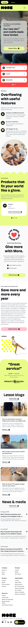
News (3, 572)
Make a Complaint (19, 592)
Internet (17, 570)
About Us (4, 570)
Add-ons (4, 586)
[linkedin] (8, 622)
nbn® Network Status (7, 605)
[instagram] (2, 622)
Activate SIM (5, 597)
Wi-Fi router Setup (19, 586)
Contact (17, 580)
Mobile (16, 572)
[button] (13, 84)
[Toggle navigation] (24, 7)
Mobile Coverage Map (7, 599)
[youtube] (11, 622)
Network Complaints (20, 594)
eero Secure (18, 574)
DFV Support (18, 590)
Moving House (18, 584)
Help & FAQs (18, 582)
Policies (4, 595)
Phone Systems (6, 584)
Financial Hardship (19, 588)
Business (13, 2)
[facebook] (5, 622)
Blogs (3, 574)
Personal (5, 2)
